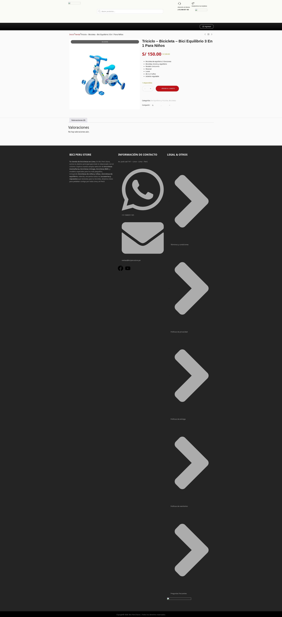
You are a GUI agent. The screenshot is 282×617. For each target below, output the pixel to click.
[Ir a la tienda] (208, 34)
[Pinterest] (169, 105)
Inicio (71, 34)
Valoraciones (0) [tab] (78, 120)
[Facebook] (152, 105)
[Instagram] (161, 105)
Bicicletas (172, 100)
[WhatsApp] (157, 105)
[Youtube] (128, 268)
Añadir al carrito (168, 88)
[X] (165, 105)
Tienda (77, 34)
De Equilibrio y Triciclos (159, 100)
